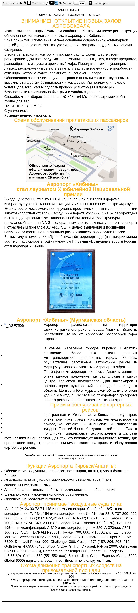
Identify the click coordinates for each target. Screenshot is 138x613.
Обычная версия (68, 9)
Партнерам (93, 14)
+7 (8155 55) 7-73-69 (71, 458)
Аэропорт (60, 14)
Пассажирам (76, 14)
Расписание (44, 14)
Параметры (100, 3)
